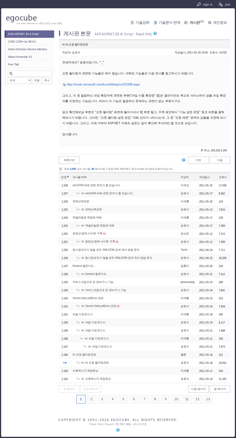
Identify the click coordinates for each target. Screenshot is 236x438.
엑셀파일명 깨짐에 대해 (87, 217)
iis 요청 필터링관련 (84, 354)
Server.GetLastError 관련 (88, 298)
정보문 (185, 233)
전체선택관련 (81, 201)
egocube (21, 17)
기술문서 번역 (169, 22)
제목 (83, 177)
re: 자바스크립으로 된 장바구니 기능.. (104, 290)
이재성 (185, 185)
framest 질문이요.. (84, 266)
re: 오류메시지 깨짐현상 (96, 378)
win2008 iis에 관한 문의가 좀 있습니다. (97, 185)
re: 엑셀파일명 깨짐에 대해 (97, 225)
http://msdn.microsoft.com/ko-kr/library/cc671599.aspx (103, 84)
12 (197, 399)
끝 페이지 (220, 389)
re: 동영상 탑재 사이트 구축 (98, 241)
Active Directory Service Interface (27, 49)
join (227, 4)
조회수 (223, 177)
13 (208, 399)
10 (176, 399)
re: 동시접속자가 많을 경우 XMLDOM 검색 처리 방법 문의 (116, 257)
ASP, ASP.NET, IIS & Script (23, 34)
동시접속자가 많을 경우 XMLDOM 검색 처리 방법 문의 (106, 249)
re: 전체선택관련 (91, 209)
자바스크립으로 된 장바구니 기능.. (94, 282)
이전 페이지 (90, 389)
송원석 (76, 52)
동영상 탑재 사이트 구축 (87, 233)
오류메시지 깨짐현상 (85, 370)
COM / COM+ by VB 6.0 (22, 41)
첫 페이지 (69, 389)
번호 (63, 177)
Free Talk (13, 64)
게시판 (196, 22)
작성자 (185, 177)
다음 (220, 160)
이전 (198, 160)
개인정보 (220, 22)
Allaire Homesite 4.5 (20, 57)
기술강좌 (142, 22)
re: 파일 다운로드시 (93, 322)
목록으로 (69, 160)
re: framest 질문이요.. (94, 274)
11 (187, 399)
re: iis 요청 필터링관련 (95, 362)
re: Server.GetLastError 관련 (98, 306)
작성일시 (204, 177)
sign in (207, 4)
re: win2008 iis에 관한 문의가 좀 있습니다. (107, 193)
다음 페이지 (198, 389)
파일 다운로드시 (83, 314)
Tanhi (184, 249)
